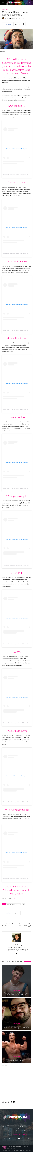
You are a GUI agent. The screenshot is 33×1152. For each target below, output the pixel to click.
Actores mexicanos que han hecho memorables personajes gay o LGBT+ (16, 1027)
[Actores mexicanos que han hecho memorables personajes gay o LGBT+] (16, 1014)
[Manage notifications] (4, 1147)
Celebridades (6, 9)
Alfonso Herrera (10, 904)
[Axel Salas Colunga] (3, 18)
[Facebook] (4, 1139)
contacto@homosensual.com (20, 1134)
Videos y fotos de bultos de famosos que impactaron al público (16, 1060)
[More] (23, 24)
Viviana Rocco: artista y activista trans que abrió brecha (25, 925)
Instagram (14, 898)
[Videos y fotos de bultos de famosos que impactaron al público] (16, 1047)
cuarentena (18, 904)
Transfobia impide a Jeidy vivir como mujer (8, 924)
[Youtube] (19, 1139)
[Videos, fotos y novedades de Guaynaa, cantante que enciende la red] (16, 981)
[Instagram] (16, 953)
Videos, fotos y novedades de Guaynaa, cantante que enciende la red (17, 994)
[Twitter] (14, 1139)
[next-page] (6, 1066)
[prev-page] (3, 1066)
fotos (24, 904)
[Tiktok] (24, 1139)
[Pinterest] (28, 1139)
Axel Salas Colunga (12, 18)
